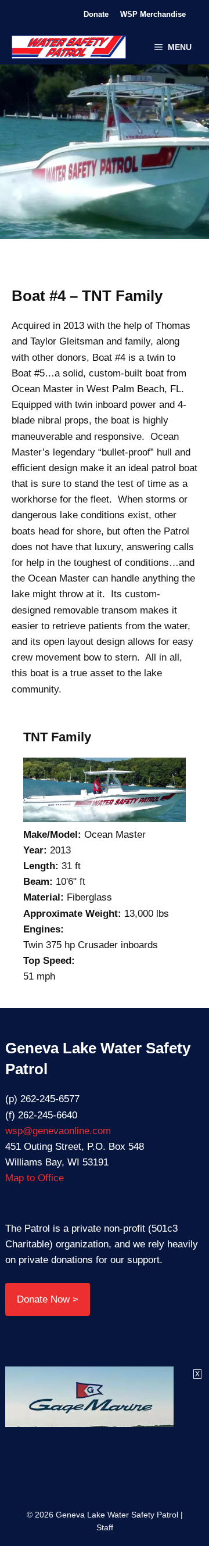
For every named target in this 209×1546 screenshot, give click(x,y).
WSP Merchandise (153, 14)
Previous (71, 157)
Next (138, 157)
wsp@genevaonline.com (58, 1130)
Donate (96, 14)
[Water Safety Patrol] (69, 47)
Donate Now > (47, 1299)
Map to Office (34, 1177)
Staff (104, 1527)
